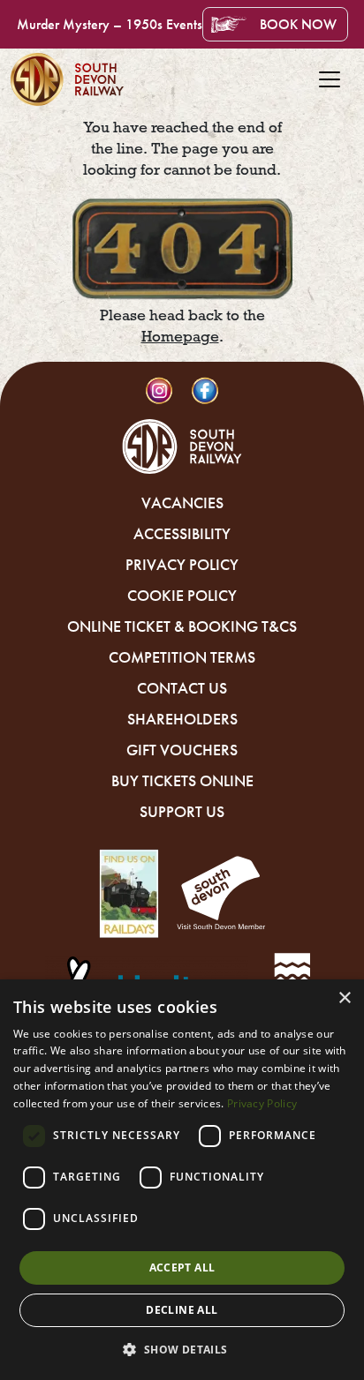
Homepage (180, 336)
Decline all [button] (181, 1309)
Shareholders (182, 719)
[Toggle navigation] (329, 79)
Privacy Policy (182, 564)
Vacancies (182, 503)
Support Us (182, 811)
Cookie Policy (182, 595)
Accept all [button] (182, 1267)
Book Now (298, 24)
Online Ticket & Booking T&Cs (182, 626)
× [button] (344, 998)
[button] (181, 1349)
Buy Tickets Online (182, 781)
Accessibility (182, 534)
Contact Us (182, 688)
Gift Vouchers (182, 750)
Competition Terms (182, 657)
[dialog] (182, 1179)
